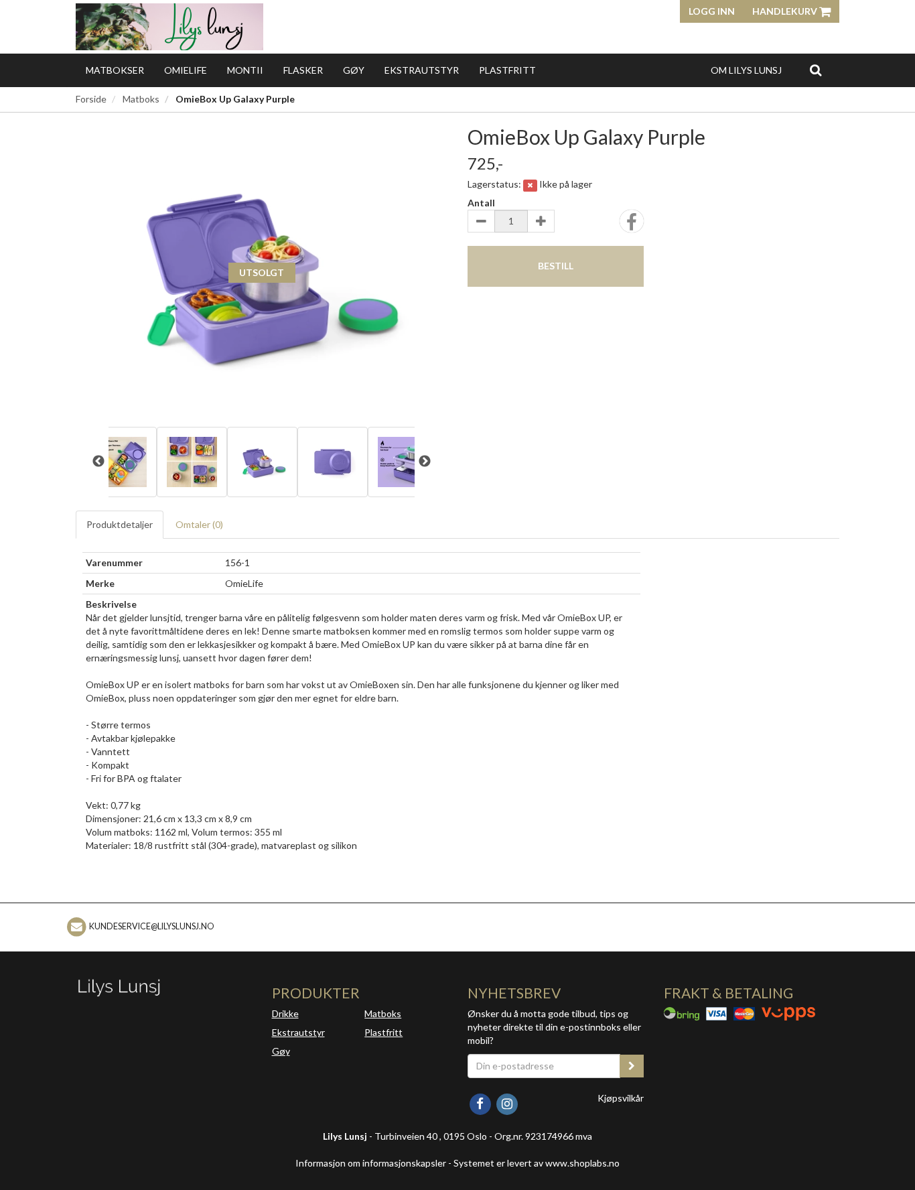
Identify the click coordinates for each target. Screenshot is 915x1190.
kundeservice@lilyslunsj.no (151, 926)
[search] (815, 69)
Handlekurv (785, 11)
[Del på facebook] (632, 225)
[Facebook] (481, 1102)
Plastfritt (507, 70)
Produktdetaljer (119, 524)
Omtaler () (199, 524)
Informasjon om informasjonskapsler (370, 1163)
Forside (91, 99)
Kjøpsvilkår (620, 1098)
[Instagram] (506, 1102)
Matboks (141, 99)
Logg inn (712, 11)
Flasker (303, 70)
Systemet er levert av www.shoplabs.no (536, 1163)
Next (424, 461)
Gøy (353, 70)
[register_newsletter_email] (632, 1066)
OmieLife (185, 70)
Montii (245, 70)
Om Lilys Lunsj (746, 70)
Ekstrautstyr (421, 70)
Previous (98, 461)
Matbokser (115, 70)
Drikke (285, 1013)
